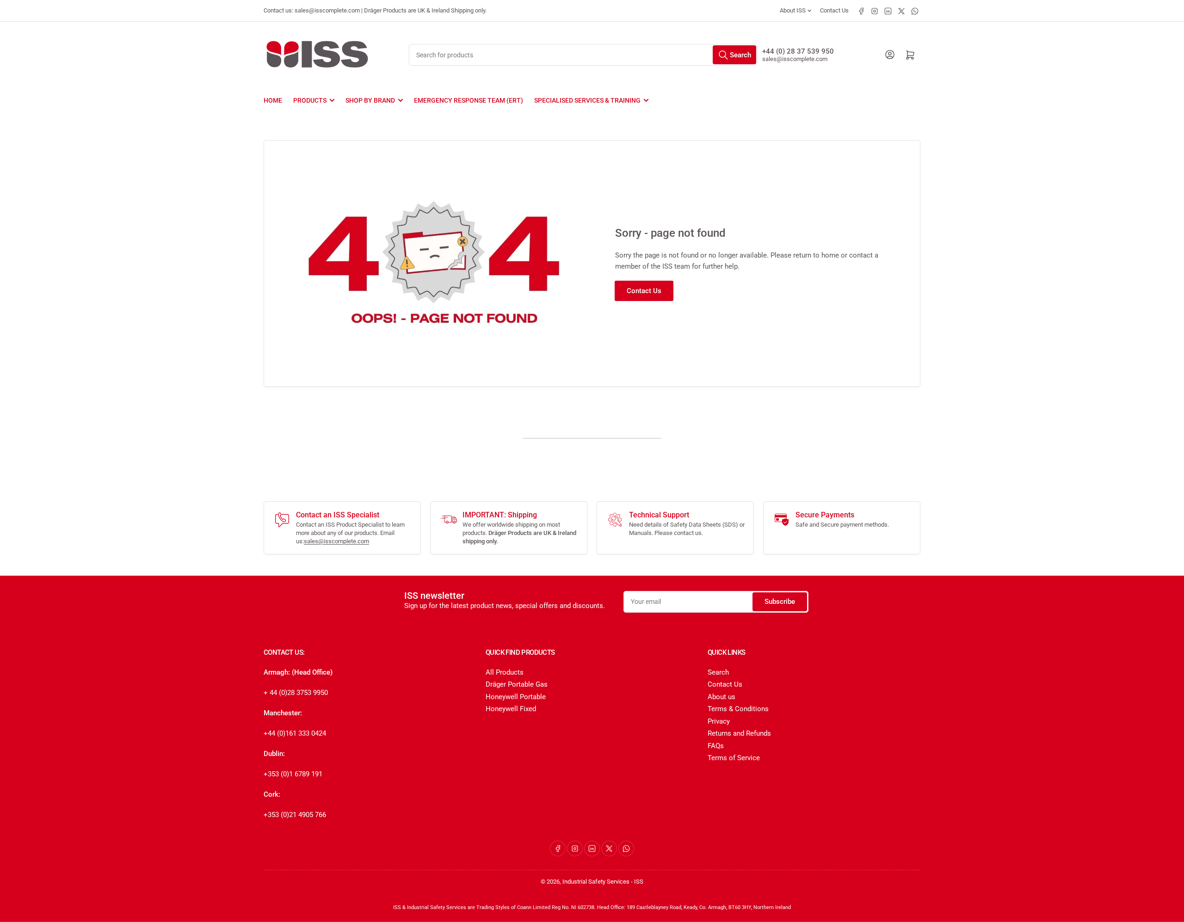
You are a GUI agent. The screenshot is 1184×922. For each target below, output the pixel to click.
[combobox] (583, 55)
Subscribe (780, 601)
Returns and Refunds (739, 733)
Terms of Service (734, 758)
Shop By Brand (370, 100)
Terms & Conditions (738, 709)
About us (721, 697)
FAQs (716, 746)
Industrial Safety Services (595, 881)
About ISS (793, 10)
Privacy (719, 721)
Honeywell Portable (516, 697)
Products (310, 100)
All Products (505, 672)
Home (273, 100)
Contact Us (834, 10)
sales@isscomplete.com (794, 58)
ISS (638, 881)
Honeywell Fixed (511, 709)
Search (718, 672)
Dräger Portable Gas (517, 684)
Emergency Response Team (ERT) (468, 100)
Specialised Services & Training (587, 100)
